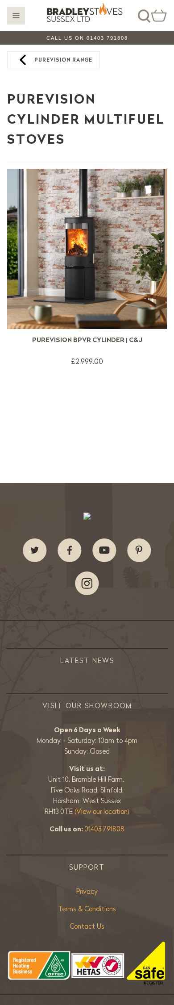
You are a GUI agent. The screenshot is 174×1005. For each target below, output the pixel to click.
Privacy (87, 891)
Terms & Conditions (87, 909)
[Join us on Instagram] (87, 583)
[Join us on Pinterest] (139, 550)
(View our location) (102, 811)
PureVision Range (63, 60)
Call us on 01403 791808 (87, 38)
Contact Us (87, 926)
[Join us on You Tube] (104, 550)
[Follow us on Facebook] (70, 550)
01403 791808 (104, 829)
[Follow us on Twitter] (35, 550)
